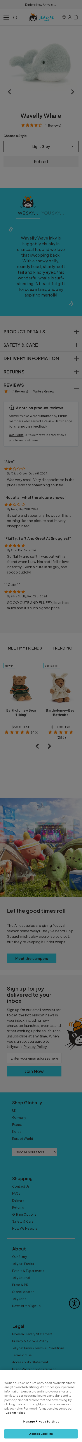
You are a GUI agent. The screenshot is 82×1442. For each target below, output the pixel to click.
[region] (41, 1406)
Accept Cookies (41, 1433)
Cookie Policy (15, 1412)
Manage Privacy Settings (41, 1421)
